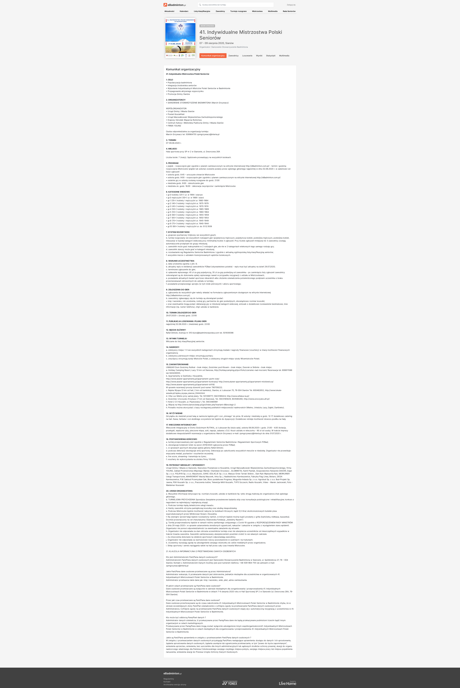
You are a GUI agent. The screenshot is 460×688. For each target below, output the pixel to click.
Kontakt (167, 681)
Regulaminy (169, 679)
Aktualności (169, 11)
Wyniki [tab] (259, 55)
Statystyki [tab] (270, 55)
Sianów (229, 43)
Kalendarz (184, 11)
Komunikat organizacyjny (213, 55)
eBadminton (176, 4)
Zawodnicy (220, 11)
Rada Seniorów (289, 11)
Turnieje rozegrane (238, 11)
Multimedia (272, 11)
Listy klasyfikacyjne (202, 11)
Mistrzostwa (257, 11)
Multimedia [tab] (284, 55)
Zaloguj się (291, 5)
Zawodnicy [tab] (233, 55)
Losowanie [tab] (247, 55)
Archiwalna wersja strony (175, 684)
